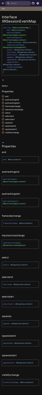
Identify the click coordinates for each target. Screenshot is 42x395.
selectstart (12, 55)
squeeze (10, 57)
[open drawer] (2, 3)
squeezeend (11, 60)
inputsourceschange (15, 45)
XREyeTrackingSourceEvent (14, 35)
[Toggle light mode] (37, 3)
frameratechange (14, 42)
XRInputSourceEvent (23, 50)
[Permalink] (8, 152)
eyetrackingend (13, 33)
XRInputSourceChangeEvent (14, 47)
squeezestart (12, 62)
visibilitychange (14, 67)
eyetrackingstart (14, 37)
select (9, 50)
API (3, 9)
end (8, 30)
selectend (11, 52)
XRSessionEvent (18, 30)
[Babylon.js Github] (33, 3)
